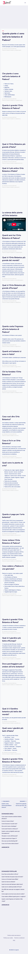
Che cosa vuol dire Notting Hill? (9, 841)
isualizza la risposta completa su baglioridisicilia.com (12, 163)
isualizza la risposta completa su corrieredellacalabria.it (12, 280)
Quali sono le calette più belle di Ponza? (12, 886)
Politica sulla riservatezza (14, 935)
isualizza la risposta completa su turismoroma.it (11, 632)
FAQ (3, 30)
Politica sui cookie (8, 938)
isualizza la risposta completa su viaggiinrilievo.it (11, 346)
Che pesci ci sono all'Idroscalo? (10, 836)
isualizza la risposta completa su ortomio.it (10, 490)
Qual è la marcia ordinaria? (8, 881)
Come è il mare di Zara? (8, 821)
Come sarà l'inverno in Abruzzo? (10, 828)
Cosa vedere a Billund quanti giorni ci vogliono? (14, 896)
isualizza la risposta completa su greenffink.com (11, 723)
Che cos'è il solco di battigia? (9, 826)
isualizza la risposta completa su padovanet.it (11, 187)
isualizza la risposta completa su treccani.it (10, 435)
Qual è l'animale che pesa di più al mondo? (12, 876)
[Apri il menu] (25, 3)
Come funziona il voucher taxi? (9, 823)
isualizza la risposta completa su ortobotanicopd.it (11, 50)
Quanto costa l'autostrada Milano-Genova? (7, 804)
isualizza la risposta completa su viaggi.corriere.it (11, 366)
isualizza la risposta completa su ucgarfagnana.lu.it (12, 457)
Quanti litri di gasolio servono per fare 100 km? (21, 804)
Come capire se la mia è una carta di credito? (13, 894)
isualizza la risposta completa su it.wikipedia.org (11, 118)
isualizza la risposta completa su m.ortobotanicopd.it (12, 100)
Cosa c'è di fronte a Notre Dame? (10, 843)
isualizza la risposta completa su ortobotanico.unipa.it (12, 776)
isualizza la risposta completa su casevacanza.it (11, 753)
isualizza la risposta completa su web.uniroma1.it (11, 535)
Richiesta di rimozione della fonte (9, 48)
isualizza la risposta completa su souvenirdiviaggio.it (12, 595)
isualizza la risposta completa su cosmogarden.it (11, 658)
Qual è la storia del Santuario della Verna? (12, 884)
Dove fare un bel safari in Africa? (10, 874)
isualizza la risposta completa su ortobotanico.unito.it (12, 392)
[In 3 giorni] (7, 3)
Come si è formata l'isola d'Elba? (10, 879)
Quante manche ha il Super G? (9, 838)
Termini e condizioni (19, 938)
